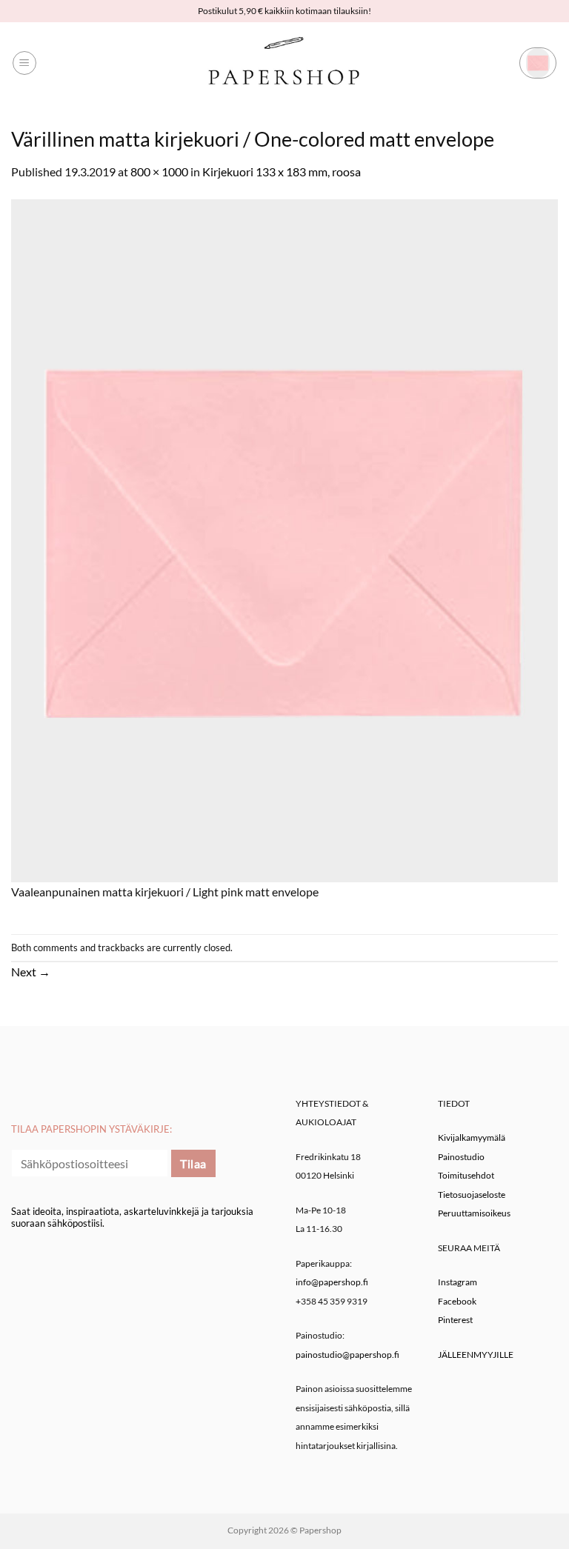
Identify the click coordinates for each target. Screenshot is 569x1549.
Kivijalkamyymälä (471, 1137)
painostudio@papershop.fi (347, 1354)
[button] (24, 63)
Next (30, 972)
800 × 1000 (159, 171)
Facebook (457, 1301)
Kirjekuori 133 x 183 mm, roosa (281, 171)
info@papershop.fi (332, 1281)
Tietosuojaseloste (471, 1194)
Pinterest (455, 1319)
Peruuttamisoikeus (474, 1213)
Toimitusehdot (466, 1175)
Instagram (457, 1281)
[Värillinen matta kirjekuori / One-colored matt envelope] (284, 539)
